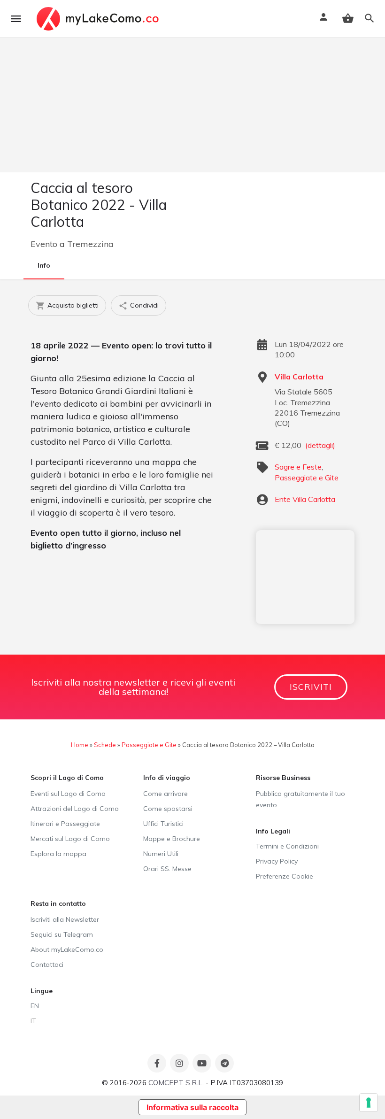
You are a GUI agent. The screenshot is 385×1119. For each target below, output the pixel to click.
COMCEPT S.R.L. (176, 1082)
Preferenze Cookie (284, 876)
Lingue (42, 991)
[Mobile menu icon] (16, 18)
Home (79, 745)
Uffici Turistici (163, 823)
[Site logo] (99, 19)
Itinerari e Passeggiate (65, 823)
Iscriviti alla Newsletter (65, 919)
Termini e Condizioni (287, 846)
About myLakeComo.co (67, 949)
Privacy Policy (277, 861)
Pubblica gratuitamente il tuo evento (300, 799)
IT (33, 1021)
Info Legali (273, 831)
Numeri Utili (160, 853)
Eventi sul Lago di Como (68, 793)
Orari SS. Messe (167, 868)
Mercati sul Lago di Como (70, 838)
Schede (105, 745)
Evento (44, 244)
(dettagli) (320, 445)
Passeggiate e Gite (307, 477)
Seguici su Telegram (62, 934)
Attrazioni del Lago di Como (75, 808)
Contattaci (47, 964)
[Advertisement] (305, 577)
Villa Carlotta (299, 376)
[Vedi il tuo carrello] (348, 18)
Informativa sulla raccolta (192, 1107)
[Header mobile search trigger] (369, 18)
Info (44, 265)
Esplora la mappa (58, 853)
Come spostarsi (167, 808)
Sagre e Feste (298, 466)
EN (35, 1006)
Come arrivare (165, 793)
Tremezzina (90, 244)
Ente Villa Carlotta (305, 499)
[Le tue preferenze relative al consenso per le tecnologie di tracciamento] (368, 1102)
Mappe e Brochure (171, 838)
